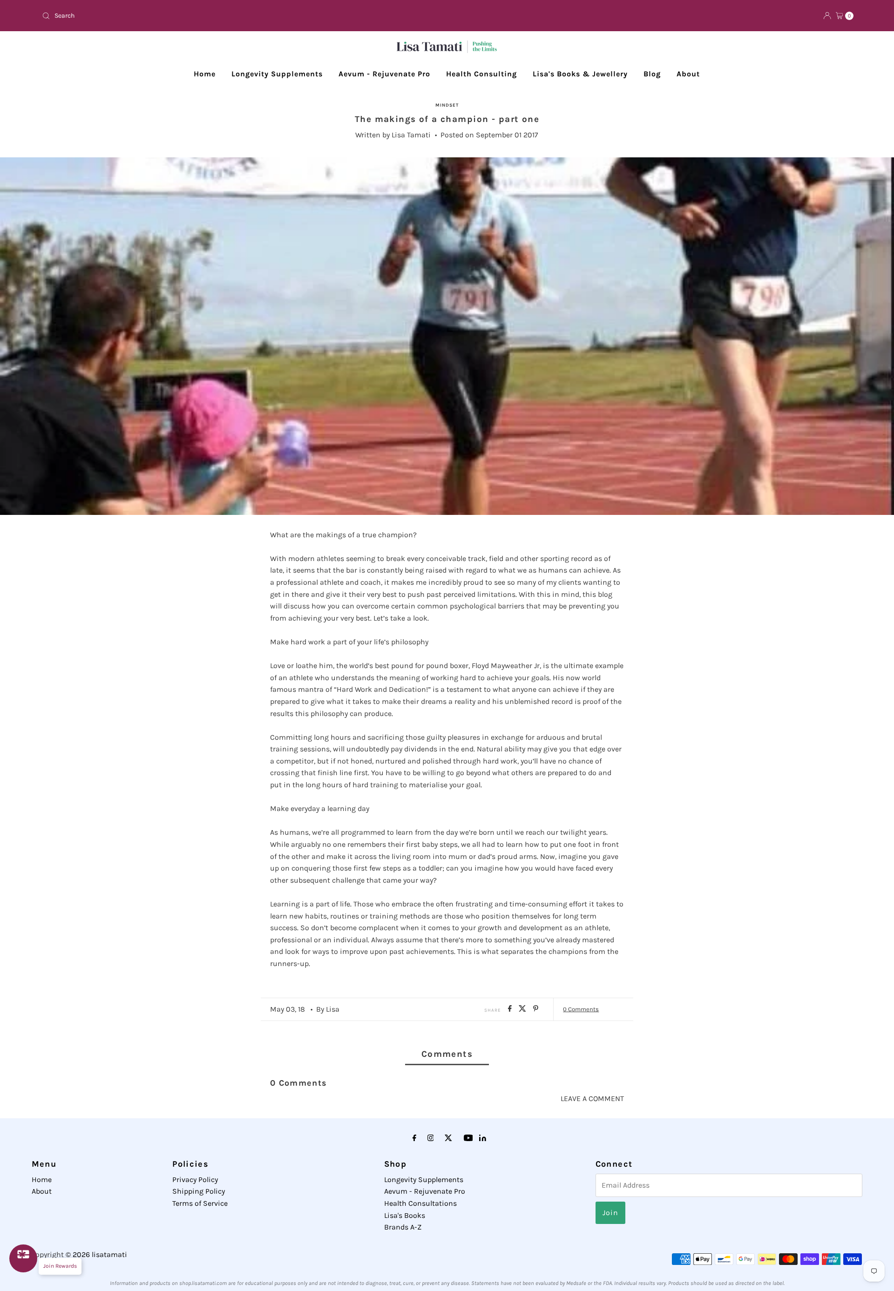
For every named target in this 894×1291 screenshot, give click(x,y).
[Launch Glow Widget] (23, 1258)
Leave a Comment (592, 1098)
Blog (652, 73)
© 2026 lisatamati (96, 1254)
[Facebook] (414, 1138)
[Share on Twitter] (523, 1009)
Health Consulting (481, 73)
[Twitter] (448, 1138)
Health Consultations (420, 1203)
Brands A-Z (402, 1227)
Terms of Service (200, 1203)
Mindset (447, 105)
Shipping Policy (198, 1191)
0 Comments (581, 1009)
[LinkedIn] (482, 1138)
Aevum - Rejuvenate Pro (384, 73)
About (688, 73)
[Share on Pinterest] (535, 1009)
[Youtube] (468, 1138)
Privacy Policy (195, 1179)
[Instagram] (430, 1138)
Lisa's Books (404, 1215)
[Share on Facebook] (511, 1009)
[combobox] (240, 16)
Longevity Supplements (277, 73)
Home (205, 73)
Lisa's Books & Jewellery (580, 73)
